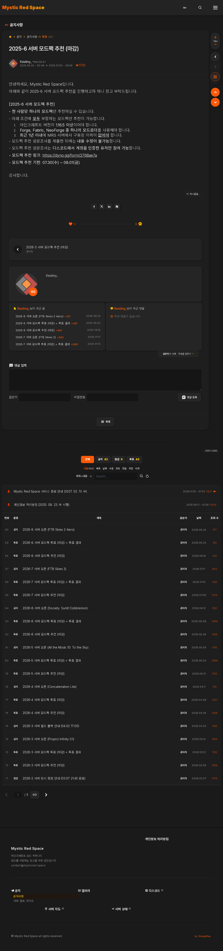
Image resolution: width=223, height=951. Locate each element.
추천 (131, 468)
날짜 (105, 468)
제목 (98, 468)
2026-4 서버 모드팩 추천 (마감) (44, 713)
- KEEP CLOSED (210, 451)
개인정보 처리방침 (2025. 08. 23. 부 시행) (41, 504)
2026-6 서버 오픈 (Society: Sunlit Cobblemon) (55, 608)
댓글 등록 (192, 397)
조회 (118, 468)
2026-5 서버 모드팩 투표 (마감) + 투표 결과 (52, 660)
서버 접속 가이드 (23, 901)
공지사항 (16, 25)
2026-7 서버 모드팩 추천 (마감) (44, 595)
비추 (137, 468)
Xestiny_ (26, 62)
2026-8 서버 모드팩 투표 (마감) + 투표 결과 (52, 542)
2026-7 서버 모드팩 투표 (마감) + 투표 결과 (52, 582)
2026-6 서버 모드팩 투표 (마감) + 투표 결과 (52, 621)
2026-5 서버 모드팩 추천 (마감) (44, 673)
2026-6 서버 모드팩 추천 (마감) (44, 634)
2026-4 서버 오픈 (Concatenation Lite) (50, 686)
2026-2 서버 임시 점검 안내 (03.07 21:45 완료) (54, 778)
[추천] (70, 224)
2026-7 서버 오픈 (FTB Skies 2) (45, 569)
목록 (105, 421)
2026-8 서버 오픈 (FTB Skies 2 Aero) (49, 529)
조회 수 (215, 518)
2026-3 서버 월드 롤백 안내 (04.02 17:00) (51, 726)
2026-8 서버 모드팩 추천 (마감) (44, 556)
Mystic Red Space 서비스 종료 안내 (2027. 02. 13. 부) (50, 491)
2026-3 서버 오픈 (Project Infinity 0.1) (48, 739)
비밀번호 (79, 397)
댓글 (124, 468)
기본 (89, 468)
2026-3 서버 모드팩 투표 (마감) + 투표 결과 (52, 752)
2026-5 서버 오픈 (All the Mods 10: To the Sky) (56, 647)
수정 (111, 468)
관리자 (183, 529)
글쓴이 (13, 397)
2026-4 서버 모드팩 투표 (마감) (44, 700)
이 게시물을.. (192, 194)
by (203, 936)
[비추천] (140, 224)
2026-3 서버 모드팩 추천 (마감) (44, 765)
